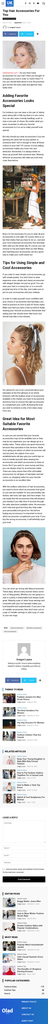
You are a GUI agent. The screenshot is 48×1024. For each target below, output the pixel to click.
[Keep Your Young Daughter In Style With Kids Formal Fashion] (9, 760)
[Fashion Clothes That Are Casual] (9, 736)
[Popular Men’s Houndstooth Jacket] (9, 946)
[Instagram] (30, 3)
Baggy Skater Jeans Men (29, 901)
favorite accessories (34, 628)
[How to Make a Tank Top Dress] (9, 786)
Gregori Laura (15, 27)
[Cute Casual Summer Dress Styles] (9, 958)
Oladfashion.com (10, 73)
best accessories (17, 628)
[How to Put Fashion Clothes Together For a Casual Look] (9, 774)
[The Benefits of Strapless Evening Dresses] (9, 970)
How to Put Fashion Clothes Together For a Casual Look (30, 774)
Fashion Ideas (9, 19)
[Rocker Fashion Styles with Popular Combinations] (9, 927)
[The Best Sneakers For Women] (9, 712)
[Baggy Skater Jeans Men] (9, 902)
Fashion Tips (21, 966)
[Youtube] (38, 3)
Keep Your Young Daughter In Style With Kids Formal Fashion (31, 761)
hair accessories (10, 631)
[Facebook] (26, 3)
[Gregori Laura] (5, 27)
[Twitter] (34, 3)
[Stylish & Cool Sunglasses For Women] (9, 798)
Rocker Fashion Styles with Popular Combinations (30, 926)
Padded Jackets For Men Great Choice (29, 698)
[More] (37, 34)
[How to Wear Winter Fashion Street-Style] (9, 915)
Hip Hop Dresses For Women (30, 722)
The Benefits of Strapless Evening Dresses (29, 970)
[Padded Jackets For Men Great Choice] (9, 698)
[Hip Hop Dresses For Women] (9, 724)
